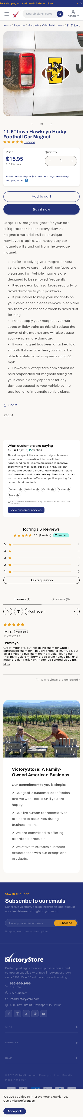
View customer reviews (26, 510)
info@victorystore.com (24, 999)
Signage (19, 25)
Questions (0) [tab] (61, 599)
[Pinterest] (35, 1013)
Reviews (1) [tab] (22, 599)
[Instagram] (17, 1013)
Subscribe (65, 923)
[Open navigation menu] (7, 14)
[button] (13, 142)
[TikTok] (26, 1013)
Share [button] (13, 405)
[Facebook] (8, 1013)
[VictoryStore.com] (16, 14)
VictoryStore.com (26, 1075)
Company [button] (11, 1042)
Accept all (15, 1111)
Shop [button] (9, 1027)
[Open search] (7, 611)
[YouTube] (43, 1013)
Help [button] (8, 1058)
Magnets (33, 25)
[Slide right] (51, 124)
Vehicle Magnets (53, 25)
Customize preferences (19, 1100)
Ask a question (41, 580)
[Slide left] (32, 124)
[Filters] (18, 611)
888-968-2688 (20, 983)
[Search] (60, 14)
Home (7, 25)
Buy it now (41, 209)
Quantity (51, 152)
